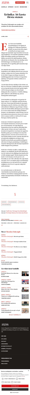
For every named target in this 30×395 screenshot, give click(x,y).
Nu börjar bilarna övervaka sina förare (17, 213)
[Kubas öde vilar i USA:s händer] (15, 289)
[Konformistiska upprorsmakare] (15, 262)
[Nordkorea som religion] (15, 246)
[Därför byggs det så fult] (15, 256)
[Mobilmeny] (27, 2)
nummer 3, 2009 (18, 220)
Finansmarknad (12, 202)
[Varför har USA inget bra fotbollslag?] (15, 282)
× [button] (28, 370)
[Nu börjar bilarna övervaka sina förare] (15, 274)
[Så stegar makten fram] (15, 241)
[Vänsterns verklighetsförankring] (15, 296)
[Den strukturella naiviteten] (15, 303)
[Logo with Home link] (5, 2)
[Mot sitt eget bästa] (15, 235)
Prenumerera (20, 2)
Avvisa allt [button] (15, 389)
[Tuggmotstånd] (15, 251)
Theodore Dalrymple (8, 30)
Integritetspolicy (6, 346)
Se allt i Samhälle (14, 314)
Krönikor (10, 7)
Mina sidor (4, 363)
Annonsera (4, 343)
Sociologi (21, 202)
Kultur (17, 7)
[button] (15, 392)
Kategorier (4, 351)
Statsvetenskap (6, 204)
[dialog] (15, 382)
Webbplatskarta (6, 348)
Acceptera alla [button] (15, 386)
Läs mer (23, 376)
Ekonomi (4, 202)
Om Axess (4, 338)
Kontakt (3, 341)
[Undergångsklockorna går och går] (15, 310)
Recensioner (23, 7)
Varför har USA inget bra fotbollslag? (16, 211)
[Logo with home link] (15, 324)
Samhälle (4, 7)
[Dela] (28, 36)
